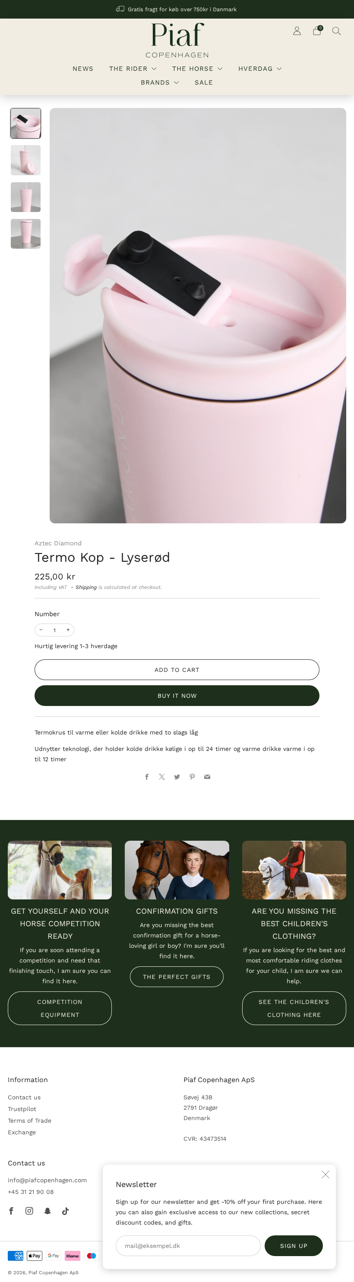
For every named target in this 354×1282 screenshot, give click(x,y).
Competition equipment (59, 1008)
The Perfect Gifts (177, 976)
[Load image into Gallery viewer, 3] (25, 197)
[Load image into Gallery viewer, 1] (25, 123)
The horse (193, 69)
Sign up (294, 1245)
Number (47, 614)
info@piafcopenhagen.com (47, 1180)
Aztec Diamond (58, 543)
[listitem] (177, 9)
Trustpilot (22, 1108)
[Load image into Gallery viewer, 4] (25, 233)
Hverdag (255, 69)
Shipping (86, 587)
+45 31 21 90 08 (31, 1191)
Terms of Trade (29, 1120)
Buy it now (177, 695)
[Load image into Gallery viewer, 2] (25, 160)
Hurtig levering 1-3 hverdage (76, 646)
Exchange (22, 1132)
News (83, 69)
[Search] (336, 30)
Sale (204, 82)
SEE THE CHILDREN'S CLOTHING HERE (294, 1008)
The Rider (128, 69)
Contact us (24, 1097)
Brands (155, 82)
